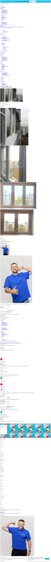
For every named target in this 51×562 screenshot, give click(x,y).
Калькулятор (3, 4)
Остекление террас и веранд (5, 75)
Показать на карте (3, 105)
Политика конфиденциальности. (4, 343)
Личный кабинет (5, 32)
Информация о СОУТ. (18, 343)
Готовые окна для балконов (5, 10)
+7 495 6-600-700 (3, 392)
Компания (3, 43)
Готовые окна (3, 9)
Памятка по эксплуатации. (12, 343)
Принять (47, 558)
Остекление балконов (8, 26)
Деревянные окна (4, 323)
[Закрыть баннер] (49, 1)
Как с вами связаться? (3, 402)
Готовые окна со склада (5, 325)
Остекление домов (4, 23)
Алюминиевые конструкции (19, 26)
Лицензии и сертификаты (5, 17)
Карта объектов (4, 65)
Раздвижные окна (4, 11)
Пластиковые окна (2, 26)
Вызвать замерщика (14, 392)
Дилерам (3, 18)
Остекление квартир (4, 72)
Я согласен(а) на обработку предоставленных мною (10, 435)
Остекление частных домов (5, 74)
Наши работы (2, 25)
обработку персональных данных (14, 314)
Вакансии (3, 19)
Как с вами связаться (3, 306)
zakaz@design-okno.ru (24, 392)
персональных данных (17, 435)
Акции (2, 3)
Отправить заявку (3, 400)
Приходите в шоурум (7, 3)
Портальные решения (4, 12)
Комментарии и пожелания (10, 310)
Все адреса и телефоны (31, 392)
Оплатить (2, 348)
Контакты (3, 67)
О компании (3, 15)
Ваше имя (8, 305)
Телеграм (19, 392)
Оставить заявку (2, 512)
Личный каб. (3, 81)
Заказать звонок (9, 392)
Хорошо (1, 418)
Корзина (2, 80)
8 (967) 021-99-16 (6, 437)
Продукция (1, 55)
